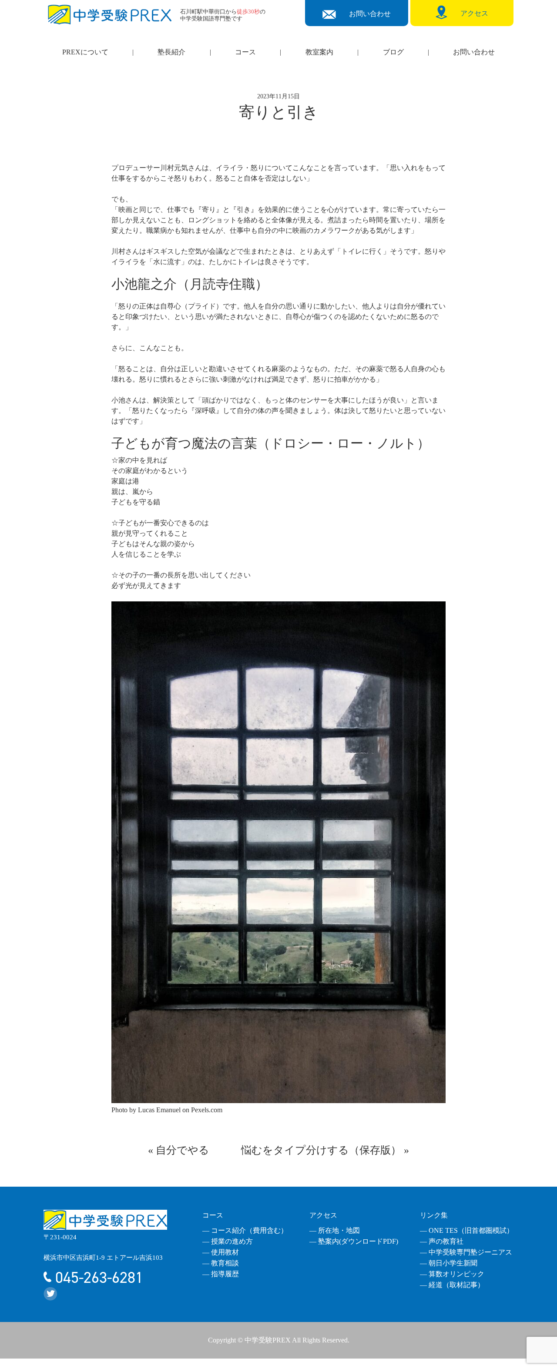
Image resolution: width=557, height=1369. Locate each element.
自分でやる (182, 1150)
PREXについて (85, 52)
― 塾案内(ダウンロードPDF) (353, 1241)
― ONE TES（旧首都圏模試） (466, 1230)
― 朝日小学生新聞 (448, 1263)
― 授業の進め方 (227, 1241)
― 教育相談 (220, 1263)
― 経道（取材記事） (452, 1284)
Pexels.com (206, 1110)
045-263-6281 (97, 1277)
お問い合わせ (474, 52)
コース (245, 52)
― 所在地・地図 (334, 1230)
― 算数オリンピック (452, 1274)
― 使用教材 (220, 1252)
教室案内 (319, 52)
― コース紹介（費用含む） (245, 1230)
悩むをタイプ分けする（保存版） (321, 1150)
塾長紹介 (171, 52)
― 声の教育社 (441, 1241)
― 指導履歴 (220, 1274)
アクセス (323, 1215)
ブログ (393, 52)
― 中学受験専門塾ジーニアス (466, 1252)
